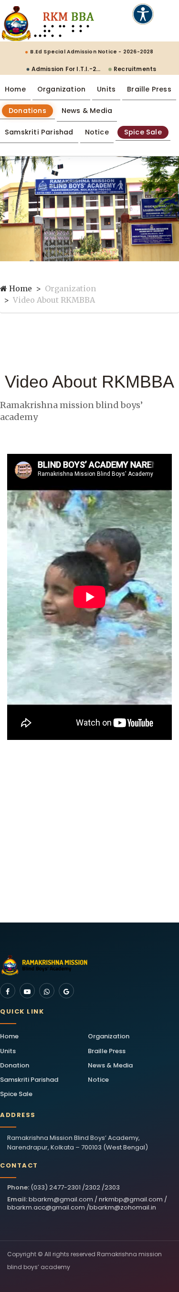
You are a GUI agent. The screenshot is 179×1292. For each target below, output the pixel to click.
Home (15, 89)
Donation (14, 1065)
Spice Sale (143, 132)
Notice (97, 132)
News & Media (87, 110)
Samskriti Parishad (39, 132)
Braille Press (149, 89)
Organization (61, 89)
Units (106, 89)
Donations (27, 110)
